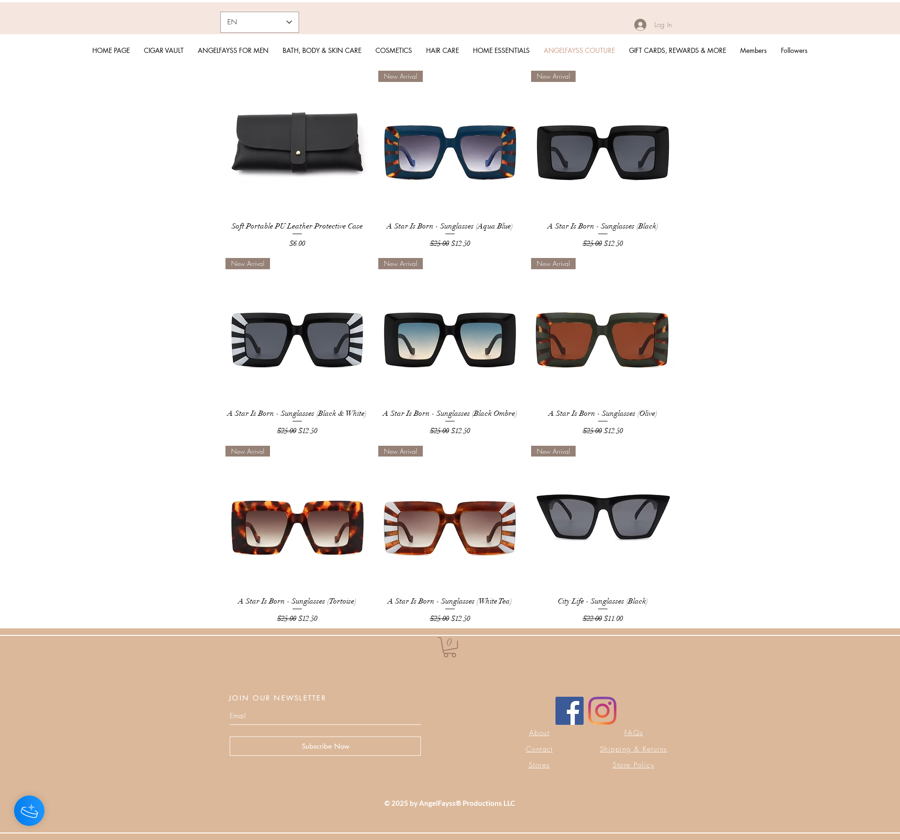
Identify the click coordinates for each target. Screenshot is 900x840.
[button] (450, 647)
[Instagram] (602, 711)
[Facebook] (569, 711)
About (539, 732)
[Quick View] (297, 142)
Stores (539, 765)
